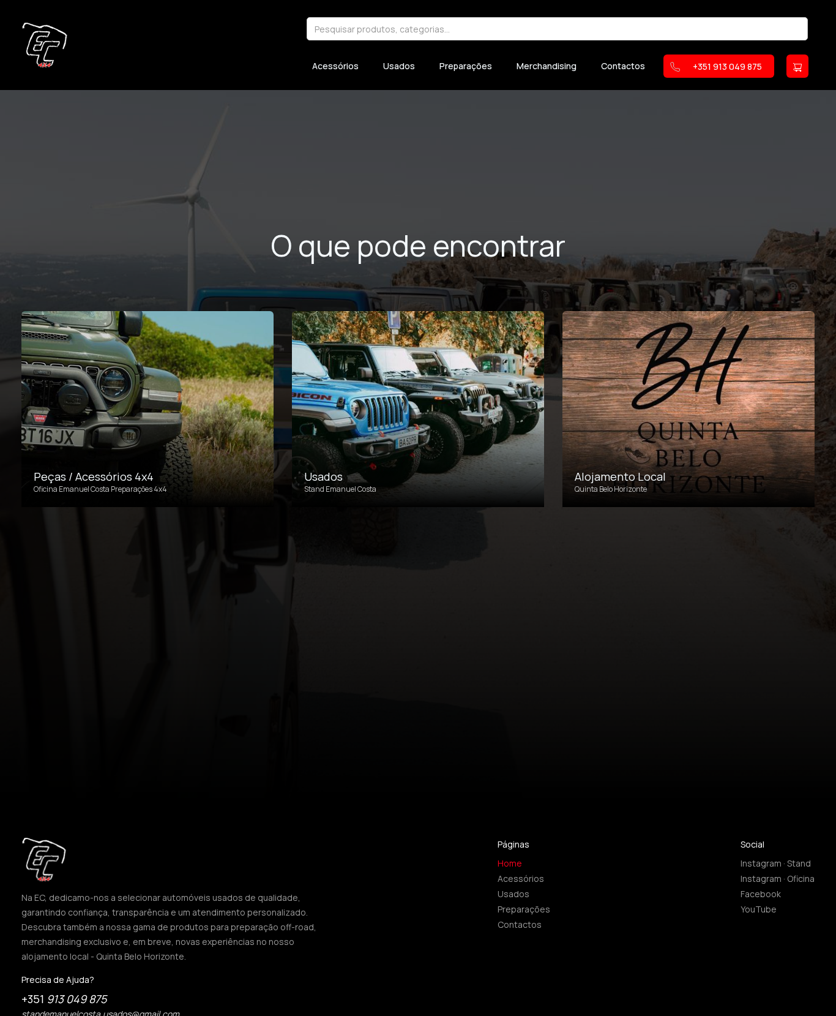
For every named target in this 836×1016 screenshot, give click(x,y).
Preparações (465, 66)
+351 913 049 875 (727, 66)
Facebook (761, 894)
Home (510, 863)
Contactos (623, 66)
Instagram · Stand (776, 863)
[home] (44, 45)
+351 (63, 999)
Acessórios (335, 66)
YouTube (759, 909)
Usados (399, 66)
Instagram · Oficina (778, 878)
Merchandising (547, 66)
